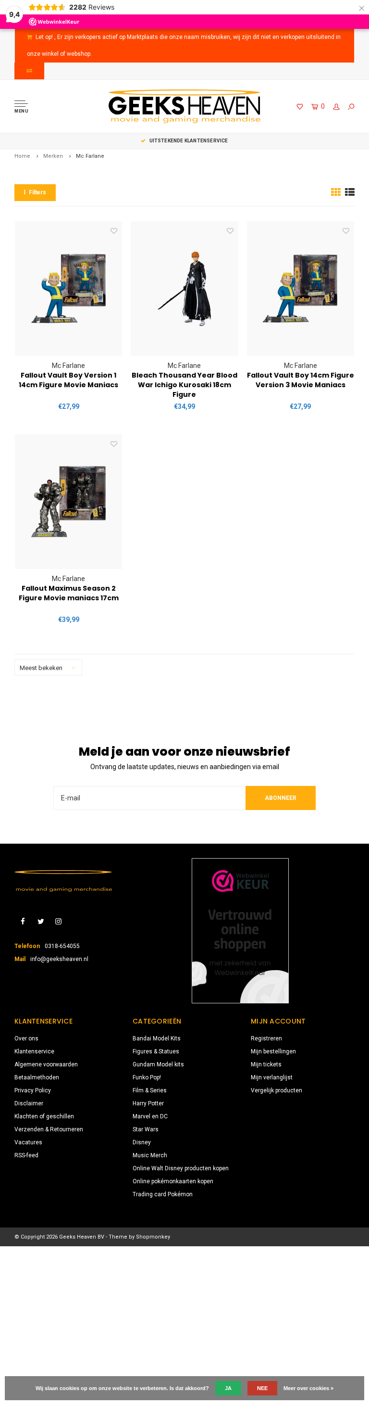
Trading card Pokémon (163, 1194)
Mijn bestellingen (273, 1051)
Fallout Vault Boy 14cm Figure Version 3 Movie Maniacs (300, 380)
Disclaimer (28, 1103)
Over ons (26, 1038)
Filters (37, 192)
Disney (142, 1142)
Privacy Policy (32, 1090)
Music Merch (150, 1155)
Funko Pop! (147, 1077)
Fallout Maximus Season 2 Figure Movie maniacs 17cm (69, 593)
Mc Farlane (90, 156)
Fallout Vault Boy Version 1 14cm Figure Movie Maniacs (68, 380)
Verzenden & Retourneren (48, 1129)
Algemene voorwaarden (46, 1064)
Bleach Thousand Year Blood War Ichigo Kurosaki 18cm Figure (184, 384)
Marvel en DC (150, 1116)
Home (22, 156)
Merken (53, 156)
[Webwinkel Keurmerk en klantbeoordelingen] (240, 930)
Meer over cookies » (308, 1388)
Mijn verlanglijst (272, 1077)
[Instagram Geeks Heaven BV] (58, 921)
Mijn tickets (266, 1064)
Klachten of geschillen (44, 1116)
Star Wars (146, 1129)
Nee (262, 1388)
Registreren (266, 1038)
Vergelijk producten (276, 1090)
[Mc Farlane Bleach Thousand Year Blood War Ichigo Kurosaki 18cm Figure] (184, 288)
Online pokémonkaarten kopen (173, 1181)
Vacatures (28, 1142)
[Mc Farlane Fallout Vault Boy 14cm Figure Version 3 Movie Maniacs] (300, 288)
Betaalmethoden (36, 1077)
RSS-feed (26, 1155)
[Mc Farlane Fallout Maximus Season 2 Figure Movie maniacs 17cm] (68, 501)
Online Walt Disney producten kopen (181, 1168)
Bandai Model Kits (157, 1038)
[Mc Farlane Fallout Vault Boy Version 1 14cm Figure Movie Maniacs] (68, 288)
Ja (228, 1388)
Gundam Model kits (158, 1064)
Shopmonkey (153, 1237)
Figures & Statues (156, 1051)
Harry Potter (148, 1103)
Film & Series (150, 1090)
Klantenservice (34, 1051)
